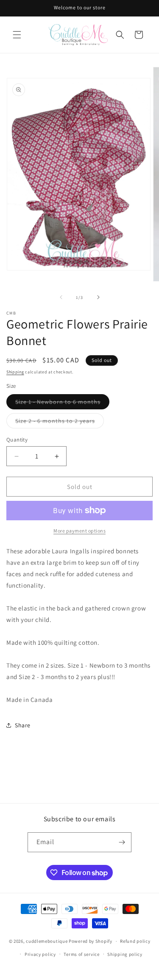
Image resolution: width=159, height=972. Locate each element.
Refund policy (135, 941)
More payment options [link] (79, 530)
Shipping (15, 372)
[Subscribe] (121, 842)
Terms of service (81, 954)
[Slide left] (61, 297)
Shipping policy (124, 954)
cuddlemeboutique (46, 941)
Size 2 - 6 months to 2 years (59, 422)
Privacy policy (40, 954)
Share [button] (23, 725)
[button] (17, 34)
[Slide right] (98, 297)
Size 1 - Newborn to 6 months (62, 403)
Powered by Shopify (90, 941)
